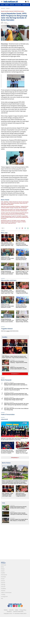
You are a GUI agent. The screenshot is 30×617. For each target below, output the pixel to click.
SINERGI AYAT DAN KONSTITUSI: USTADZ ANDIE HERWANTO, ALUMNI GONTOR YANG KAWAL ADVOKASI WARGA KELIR (14, 210)
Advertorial (3, 565)
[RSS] (22, 606)
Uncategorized (4, 596)
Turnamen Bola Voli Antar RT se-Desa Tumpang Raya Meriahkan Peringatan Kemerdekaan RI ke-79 (7, 452)
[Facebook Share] (17, 228)
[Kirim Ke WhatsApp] (28, 228)
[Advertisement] (15, 542)
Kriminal (3, 580)
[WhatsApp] (19, 606)
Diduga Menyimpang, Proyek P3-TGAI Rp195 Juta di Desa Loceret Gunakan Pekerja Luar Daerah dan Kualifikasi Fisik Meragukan (14, 217)
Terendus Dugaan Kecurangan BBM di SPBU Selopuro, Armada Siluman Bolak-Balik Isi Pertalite (19, 520)
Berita (2, 567)
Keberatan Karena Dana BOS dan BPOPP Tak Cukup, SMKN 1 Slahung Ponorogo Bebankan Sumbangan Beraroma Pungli (16, 404)
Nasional (11, 11)
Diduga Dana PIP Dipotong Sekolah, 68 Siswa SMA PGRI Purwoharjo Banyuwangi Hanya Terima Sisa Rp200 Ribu (18, 507)
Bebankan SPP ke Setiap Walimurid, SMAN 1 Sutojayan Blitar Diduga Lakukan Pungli (14, 399)
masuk (7, 331)
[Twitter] (11, 606)
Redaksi (5, 22)
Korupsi (2, 578)
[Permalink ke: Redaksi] (2, 22)
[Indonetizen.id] (10, 1)
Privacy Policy (23, 610)
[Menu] (2, 1)
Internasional (4, 574)
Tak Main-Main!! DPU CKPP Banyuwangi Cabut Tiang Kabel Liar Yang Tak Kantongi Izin (16, 389)
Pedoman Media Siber (18, 611)
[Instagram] (16, 606)
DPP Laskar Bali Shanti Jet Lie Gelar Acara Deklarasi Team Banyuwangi (16, 409)
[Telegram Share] (25, 228)
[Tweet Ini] (19, 228)
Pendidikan (3, 588)
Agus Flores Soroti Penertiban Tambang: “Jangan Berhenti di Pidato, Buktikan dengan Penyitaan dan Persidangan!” (14, 207)
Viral (2, 598)
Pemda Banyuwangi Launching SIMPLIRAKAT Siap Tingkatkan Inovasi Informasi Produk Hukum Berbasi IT (16, 394)
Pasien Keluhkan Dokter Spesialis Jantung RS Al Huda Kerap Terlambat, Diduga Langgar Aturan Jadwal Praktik (19, 513)
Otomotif (3, 586)
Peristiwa (3, 590)
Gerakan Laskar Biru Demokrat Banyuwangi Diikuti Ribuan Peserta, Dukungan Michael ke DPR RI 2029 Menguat (14, 213)
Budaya (2, 568)
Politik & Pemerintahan (19, 11)
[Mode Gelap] (26, 1)
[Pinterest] (14, 606)
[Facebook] (9, 606)
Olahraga (3, 584)
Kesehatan (3, 576)
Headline (7, 11)
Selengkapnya (14, 373)
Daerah (2, 11)
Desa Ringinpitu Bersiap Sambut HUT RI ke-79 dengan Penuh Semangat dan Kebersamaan (22, 452)
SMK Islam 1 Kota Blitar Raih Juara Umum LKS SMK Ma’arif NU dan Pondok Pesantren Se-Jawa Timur (14, 439)
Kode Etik (11, 610)
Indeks (16, 610)
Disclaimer (9, 611)
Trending (3, 594)
